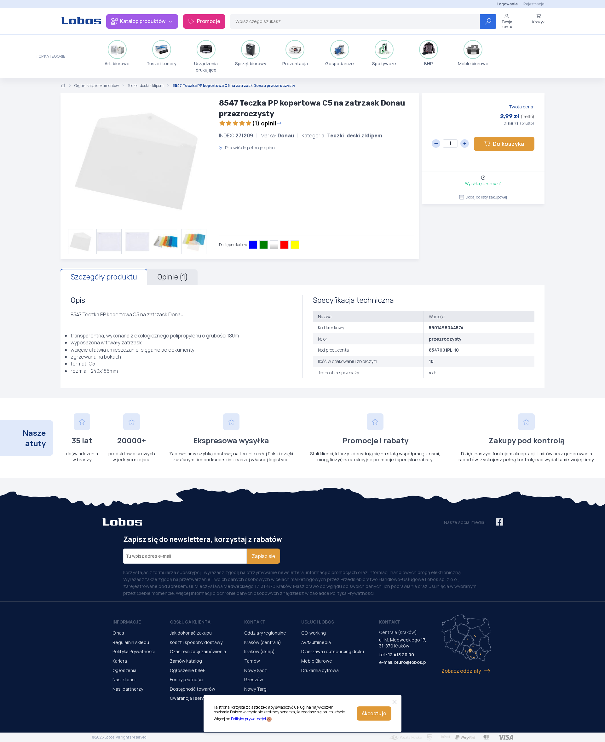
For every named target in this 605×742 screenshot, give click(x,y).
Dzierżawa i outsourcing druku (332, 651)
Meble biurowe (473, 63)
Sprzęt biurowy (250, 63)
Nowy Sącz (255, 670)
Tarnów (252, 661)
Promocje (208, 21)
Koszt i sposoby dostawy (196, 642)
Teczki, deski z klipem (146, 85)
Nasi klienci (123, 679)
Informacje (126, 622)
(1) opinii (264, 123)
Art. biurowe (117, 63)
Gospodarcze (339, 63)
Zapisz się (263, 556)
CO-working (313, 633)
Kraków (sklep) (259, 651)
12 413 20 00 (401, 655)
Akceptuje (374, 713)
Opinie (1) (172, 277)
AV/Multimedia (316, 642)
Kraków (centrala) (262, 642)
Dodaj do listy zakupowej (486, 197)
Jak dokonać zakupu (191, 633)
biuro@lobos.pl (410, 662)
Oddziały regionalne (265, 633)
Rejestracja (533, 4)
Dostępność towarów (192, 689)
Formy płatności (186, 679)
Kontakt (254, 622)
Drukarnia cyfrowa (320, 670)
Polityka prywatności (248, 719)
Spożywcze (384, 63)
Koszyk (538, 21)
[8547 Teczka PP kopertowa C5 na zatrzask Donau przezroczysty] (137, 161)
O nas (118, 633)
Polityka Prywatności (133, 651)
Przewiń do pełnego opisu (249, 148)
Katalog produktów (142, 21)
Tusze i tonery (161, 63)
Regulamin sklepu (130, 642)
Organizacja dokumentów (96, 85)
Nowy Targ (255, 689)
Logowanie (507, 4)
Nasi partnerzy (127, 689)
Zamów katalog (186, 661)
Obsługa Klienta (190, 622)
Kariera (119, 661)
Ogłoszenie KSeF (187, 670)
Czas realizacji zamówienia (198, 651)
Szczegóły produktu (104, 277)
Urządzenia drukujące (206, 66)
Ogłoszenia (124, 670)
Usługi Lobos (317, 622)
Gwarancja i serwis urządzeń (199, 698)
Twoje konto (506, 24)
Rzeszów (253, 679)
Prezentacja (295, 63)
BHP (428, 63)
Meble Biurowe (316, 661)
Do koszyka (508, 143)
